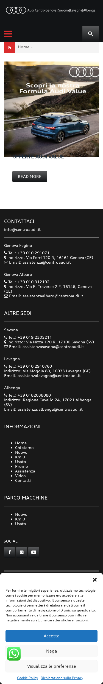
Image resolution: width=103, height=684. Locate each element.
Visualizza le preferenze (51, 666)
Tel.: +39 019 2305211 (29, 337)
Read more (29, 176)
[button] (95, 580)
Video (20, 475)
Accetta (52, 635)
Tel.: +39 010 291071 (28, 252)
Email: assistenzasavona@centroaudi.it (46, 346)
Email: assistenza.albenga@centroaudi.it (43, 409)
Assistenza (25, 471)
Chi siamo (24, 447)
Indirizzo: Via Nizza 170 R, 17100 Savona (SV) (50, 342)
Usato (20, 461)
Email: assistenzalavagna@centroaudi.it (42, 375)
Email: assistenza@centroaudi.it (40, 262)
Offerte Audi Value (38, 156)
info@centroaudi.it (22, 229)
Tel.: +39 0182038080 (29, 395)
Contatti (23, 480)
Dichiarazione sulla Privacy (62, 678)
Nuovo (21, 452)
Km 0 (20, 457)
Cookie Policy (27, 678)
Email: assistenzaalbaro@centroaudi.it (46, 295)
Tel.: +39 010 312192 (28, 281)
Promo (21, 466)
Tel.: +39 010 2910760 (29, 366)
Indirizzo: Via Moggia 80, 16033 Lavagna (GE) (47, 370)
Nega (51, 651)
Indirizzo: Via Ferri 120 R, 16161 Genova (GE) (49, 257)
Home (23, 46)
